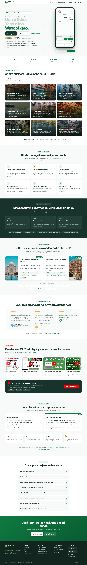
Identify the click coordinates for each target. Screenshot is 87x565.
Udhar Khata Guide (60, 2)
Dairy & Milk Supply (38, 129)
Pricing (25, 551)
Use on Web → (71, 554)
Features (52, 2)
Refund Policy (27, 557)
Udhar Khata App (42, 547)
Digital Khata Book (42, 551)
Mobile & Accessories (39, 93)
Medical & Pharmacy (12, 111)
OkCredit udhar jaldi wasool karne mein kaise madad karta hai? (36, 482)
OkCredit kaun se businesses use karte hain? (32, 487)
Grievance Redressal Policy (58, 550)
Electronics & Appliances (66, 93)
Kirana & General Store (13, 93)
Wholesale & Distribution (66, 129)
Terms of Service (27, 553)
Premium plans (59, 447)
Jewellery (61, 111)
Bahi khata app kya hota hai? (27, 471)
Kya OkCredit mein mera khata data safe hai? (32, 498)
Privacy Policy (27, 555)
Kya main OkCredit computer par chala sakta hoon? (33, 508)
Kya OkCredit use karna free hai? (28, 476)
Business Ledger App (42, 553)
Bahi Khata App (41, 549)
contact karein (46, 449)
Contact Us (26, 547)
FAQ (68, 447)
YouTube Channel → (72, 556)
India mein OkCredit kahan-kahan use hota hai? (32, 492)
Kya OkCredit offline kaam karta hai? (29, 503)
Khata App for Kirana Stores (44, 555)
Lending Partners (57, 552)
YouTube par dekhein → (72, 386)
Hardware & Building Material (15, 129)
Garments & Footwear (39, 111)
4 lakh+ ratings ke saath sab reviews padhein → (50, 333)
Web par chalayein (36, 33)
